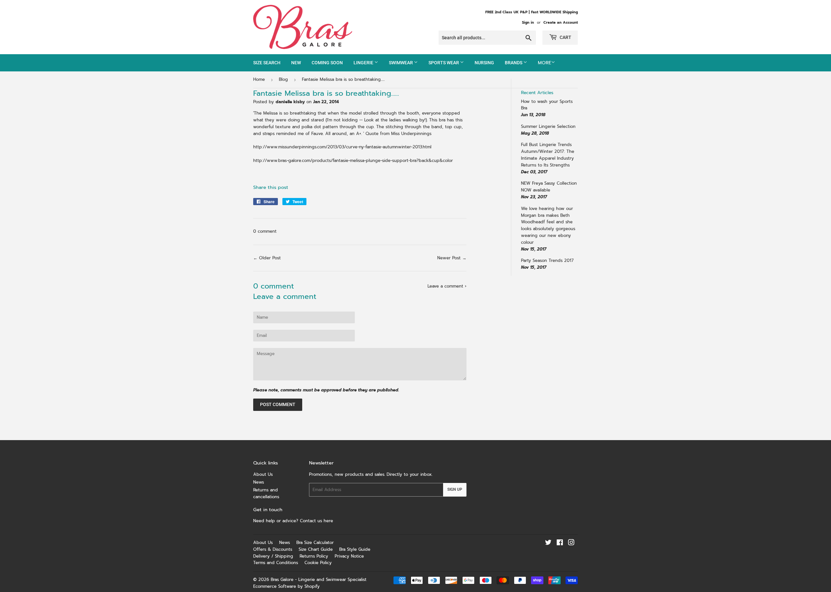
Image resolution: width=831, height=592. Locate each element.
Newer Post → (451, 258)
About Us (263, 474)
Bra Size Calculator (315, 542)
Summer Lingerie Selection (548, 126)
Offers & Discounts (272, 549)
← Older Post (267, 258)
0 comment (265, 231)
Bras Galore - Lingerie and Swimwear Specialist (318, 579)
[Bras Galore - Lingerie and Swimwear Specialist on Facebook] (559, 543)
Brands (514, 62)
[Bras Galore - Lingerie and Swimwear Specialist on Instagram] (571, 543)
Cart (565, 37)
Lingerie (363, 62)
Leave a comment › (447, 286)
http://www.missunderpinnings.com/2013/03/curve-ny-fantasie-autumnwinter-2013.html (342, 147)
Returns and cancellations (266, 493)
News (258, 482)
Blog (283, 79)
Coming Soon (327, 62)
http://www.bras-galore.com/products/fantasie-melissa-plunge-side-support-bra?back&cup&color (353, 160)
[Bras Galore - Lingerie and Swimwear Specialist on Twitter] (548, 543)
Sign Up (454, 489)
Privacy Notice (349, 556)
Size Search (266, 62)
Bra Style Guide (354, 549)
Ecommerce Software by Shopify (286, 586)
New (296, 62)
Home (259, 79)
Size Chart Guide (316, 549)
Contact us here (317, 521)
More (544, 62)
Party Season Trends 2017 (547, 260)
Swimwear (401, 62)
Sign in (528, 22)
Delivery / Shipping (273, 556)
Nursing (484, 62)
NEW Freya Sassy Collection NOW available (549, 186)
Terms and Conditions (275, 563)
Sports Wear (444, 62)
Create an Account (560, 22)
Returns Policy (314, 556)
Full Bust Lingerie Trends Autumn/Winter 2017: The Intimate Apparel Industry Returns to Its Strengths (547, 155)
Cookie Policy (318, 563)
